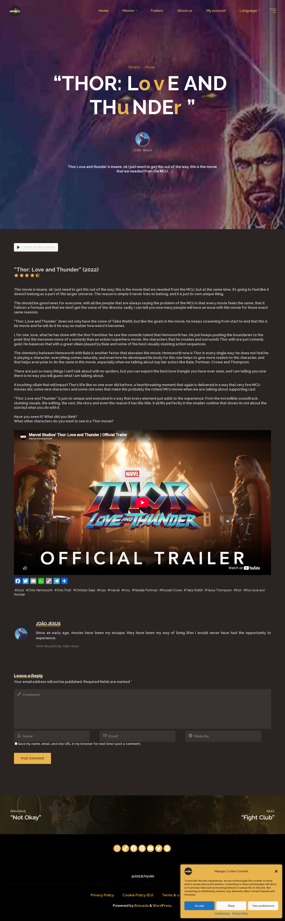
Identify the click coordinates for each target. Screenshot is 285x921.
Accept (199, 905)
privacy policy (149, 588)
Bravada (141, 906)
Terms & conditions (178, 895)
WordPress (162, 906)
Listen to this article (38, 247)
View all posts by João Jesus (57, 646)
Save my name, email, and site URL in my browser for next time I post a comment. (79, 744)
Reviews (134, 67)
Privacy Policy (240, 913)
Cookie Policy (222, 913)
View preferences (263, 905)
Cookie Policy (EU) (138, 895)
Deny (231, 905)
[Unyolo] (15, 11)
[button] (276, 871)
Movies (150, 67)
